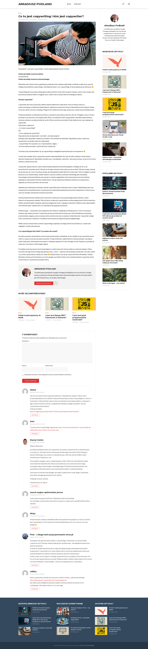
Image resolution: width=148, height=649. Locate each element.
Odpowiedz (34, 415)
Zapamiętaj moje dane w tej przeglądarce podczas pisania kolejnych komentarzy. (47, 374)
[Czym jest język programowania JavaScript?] (84, 303)
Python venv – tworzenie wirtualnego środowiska (112, 158)
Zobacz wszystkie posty (43, 283)
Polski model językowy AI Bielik (29, 316)
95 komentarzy (75, 622)
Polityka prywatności (87, 645)
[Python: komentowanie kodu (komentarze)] (114, 183)
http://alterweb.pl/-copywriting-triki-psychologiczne (48, 580)
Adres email (49, 365)
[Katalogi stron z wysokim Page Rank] (63, 621)
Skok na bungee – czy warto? (113, 283)
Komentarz (25, 341)
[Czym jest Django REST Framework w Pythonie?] (57, 303)
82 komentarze (75, 632)
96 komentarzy (75, 612)
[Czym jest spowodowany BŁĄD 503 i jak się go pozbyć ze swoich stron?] (114, 205)
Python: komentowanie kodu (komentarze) (113, 192)
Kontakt (77, 4)
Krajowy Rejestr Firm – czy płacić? (80, 608)
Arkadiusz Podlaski (35, 4)
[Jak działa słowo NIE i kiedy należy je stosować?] (114, 252)
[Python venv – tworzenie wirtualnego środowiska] (114, 149)
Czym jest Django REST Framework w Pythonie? (55, 316)
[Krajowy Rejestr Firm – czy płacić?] (63, 611)
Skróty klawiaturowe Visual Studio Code (112, 136)
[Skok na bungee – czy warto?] (114, 275)
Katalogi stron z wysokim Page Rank (80, 618)
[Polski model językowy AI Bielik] (30, 303)
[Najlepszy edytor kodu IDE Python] (114, 230)
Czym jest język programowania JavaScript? (79, 317)
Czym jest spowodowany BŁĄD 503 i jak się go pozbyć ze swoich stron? (114, 216)
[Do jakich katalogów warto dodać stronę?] (63, 631)
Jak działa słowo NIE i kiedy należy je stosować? (112, 262)
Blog (69, 4)
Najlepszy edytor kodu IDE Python (112, 239)
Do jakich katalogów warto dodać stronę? (81, 628)
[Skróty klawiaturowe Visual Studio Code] (114, 126)
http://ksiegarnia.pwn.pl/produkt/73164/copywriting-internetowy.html (54, 411)
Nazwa (24, 365)
